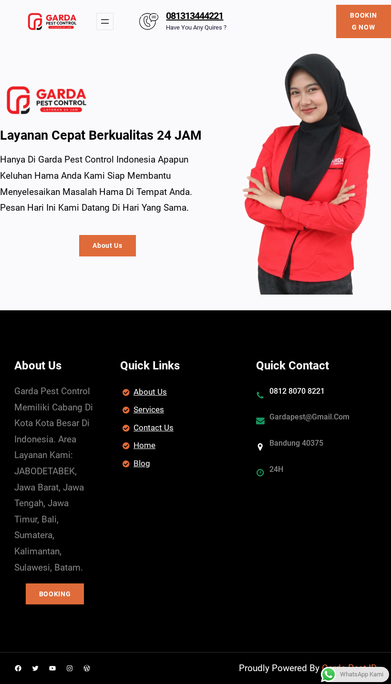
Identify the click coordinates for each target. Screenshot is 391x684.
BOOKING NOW (363, 21)
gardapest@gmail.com (309, 416)
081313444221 (194, 15)
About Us (108, 245)
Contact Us (154, 427)
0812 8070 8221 (297, 391)
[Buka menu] (104, 21)
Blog (142, 463)
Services (149, 409)
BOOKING (55, 594)
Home (144, 445)
